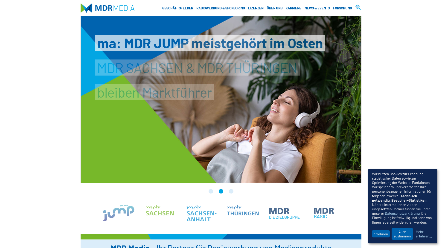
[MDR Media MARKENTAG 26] (211, 191)
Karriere (293, 8)
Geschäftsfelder (177, 8)
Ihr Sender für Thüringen (243, 213)
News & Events (317, 8)
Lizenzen (256, 8)
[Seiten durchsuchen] (357, 8)
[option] (221, 99)
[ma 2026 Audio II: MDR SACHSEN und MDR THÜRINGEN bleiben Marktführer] (221, 191)
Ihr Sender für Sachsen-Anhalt (201, 213)
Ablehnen (380, 234)
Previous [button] (92, 99)
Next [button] (349, 99)
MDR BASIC (326, 213)
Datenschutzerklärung (402, 213)
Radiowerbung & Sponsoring (220, 8)
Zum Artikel (221, 99)
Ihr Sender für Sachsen (160, 213)
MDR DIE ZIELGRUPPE (284, 213)
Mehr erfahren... (424, 233)
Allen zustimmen (402, 233)
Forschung (342, 8)
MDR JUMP (119, 213)
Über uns (274, 8)
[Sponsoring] (231, 191)
